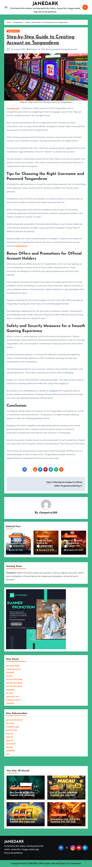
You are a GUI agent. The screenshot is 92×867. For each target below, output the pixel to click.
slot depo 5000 (12, 666)
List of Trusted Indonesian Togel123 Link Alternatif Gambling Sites (63, 795)
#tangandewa (54, 49)
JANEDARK (45, 3)
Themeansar (75, 863)
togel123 (55, 788)
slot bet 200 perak (14, 679)
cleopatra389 (20, 49)
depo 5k (9, 733)
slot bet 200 (11, 730)
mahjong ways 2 (13, 669)
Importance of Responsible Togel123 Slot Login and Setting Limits (23, 821)
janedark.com (13, 108)
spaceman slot (12, 696)
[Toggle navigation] (6, 7)
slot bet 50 (11, 744)
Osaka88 (10, 672)
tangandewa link (58, 815)
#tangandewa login (69, 49)
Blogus (63, 863)
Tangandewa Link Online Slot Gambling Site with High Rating (65, 821)
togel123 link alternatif (21, 788)
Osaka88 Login (12, 727)
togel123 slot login (19, 815)
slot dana (10, 723)
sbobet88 (10, 751)
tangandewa (13, 31)
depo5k (9, 676)
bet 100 (9, 693)
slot (7, 754)
